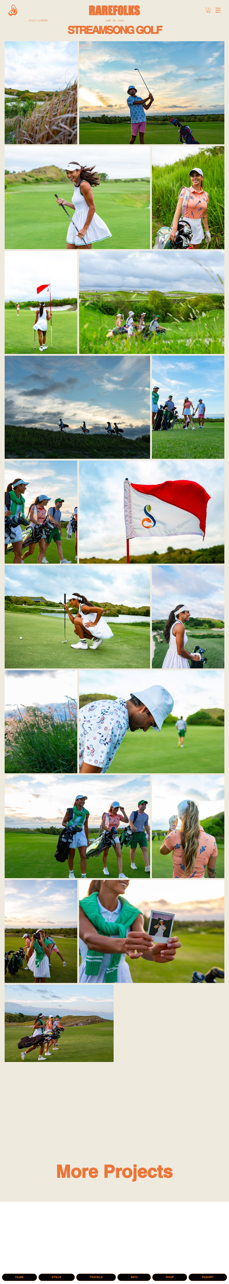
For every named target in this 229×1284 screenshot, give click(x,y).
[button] (208, 10)
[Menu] (218, 10)
